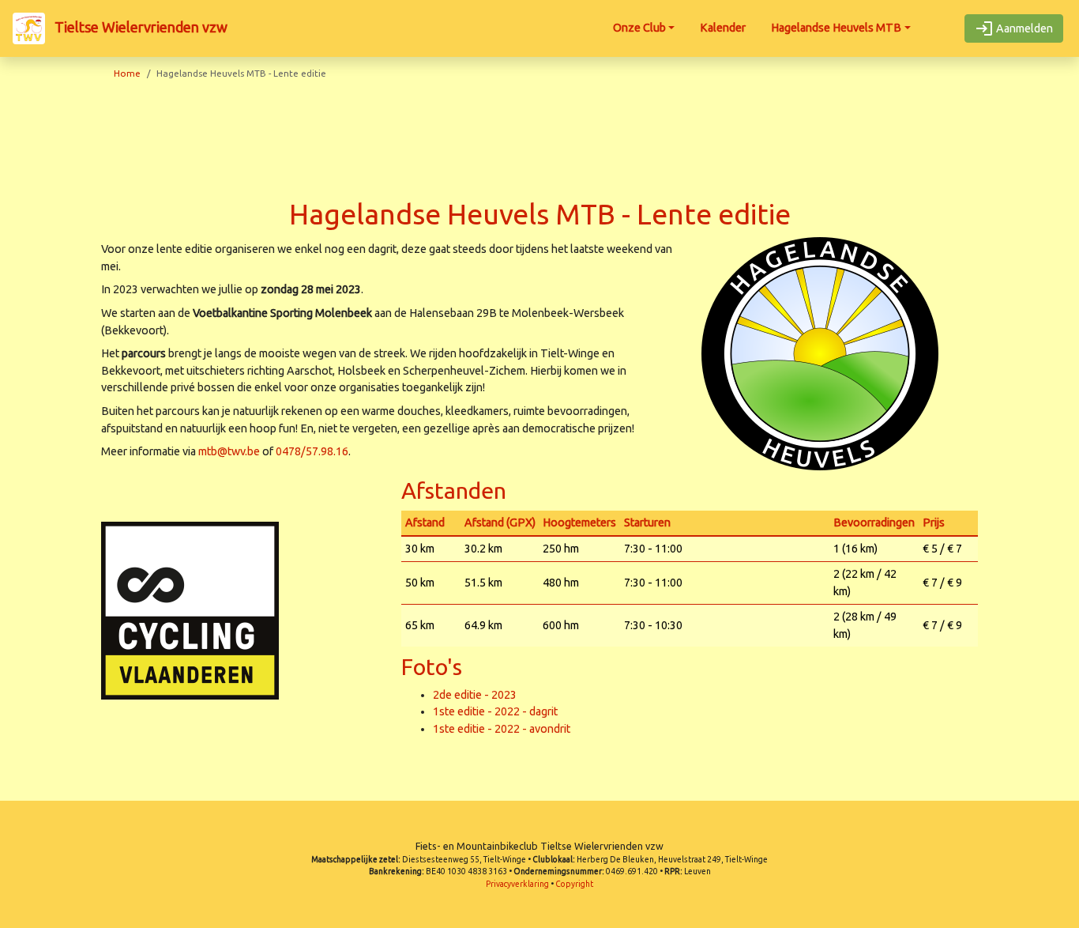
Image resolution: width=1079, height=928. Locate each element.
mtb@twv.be (229, 451)
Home (127, 73)
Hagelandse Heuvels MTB (836, 27)
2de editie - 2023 (475, 694)
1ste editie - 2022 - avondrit (501, 728)
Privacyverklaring (517, 884)
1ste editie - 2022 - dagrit (495, 711)
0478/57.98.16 (312, 451)
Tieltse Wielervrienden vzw (139, 27)
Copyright (574, 884)
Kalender (723, 27)
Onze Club (639, 27)
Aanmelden (1023, 28)
